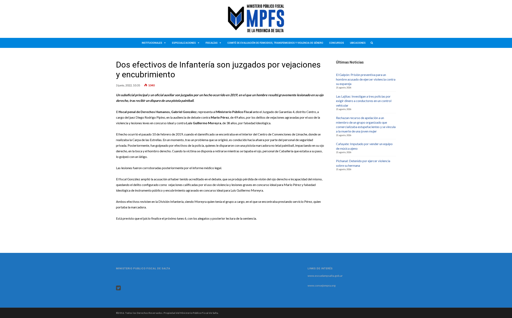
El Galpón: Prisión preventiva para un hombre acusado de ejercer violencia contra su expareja (365, 79)
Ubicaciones (358, 42)
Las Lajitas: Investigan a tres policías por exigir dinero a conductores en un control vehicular (363, 100)
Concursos (336, 42)
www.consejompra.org (322, 285)
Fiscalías (212, 42)
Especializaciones (184, 42)
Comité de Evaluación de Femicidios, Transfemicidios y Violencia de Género (275, 42)
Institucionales (152, 42)
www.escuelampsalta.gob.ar (325, 275)
